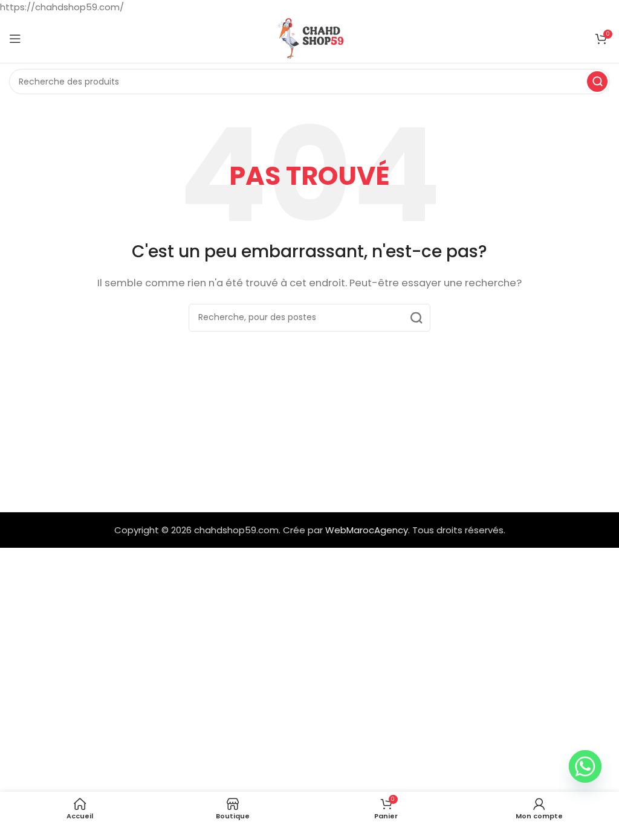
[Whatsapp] (585, 766)
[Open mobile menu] (15, 39)
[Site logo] (309, 37)
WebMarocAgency (366, 530)
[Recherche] (597, 81)
